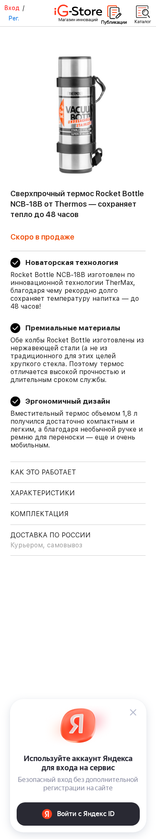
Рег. (13, 18)
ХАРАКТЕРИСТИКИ (42, 493)
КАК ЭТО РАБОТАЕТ (43, 472)
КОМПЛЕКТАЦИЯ (39, 514)
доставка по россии (50, 540)
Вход (12, 8)
